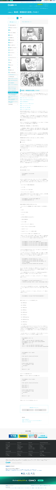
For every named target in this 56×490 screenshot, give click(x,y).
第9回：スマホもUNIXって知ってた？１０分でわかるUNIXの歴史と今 (32, 420)
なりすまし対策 (34, 470)
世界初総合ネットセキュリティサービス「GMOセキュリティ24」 (12, 469)
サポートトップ (10, 8)
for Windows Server (28, 2)
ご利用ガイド (23, 8)
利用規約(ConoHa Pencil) (46, 459)
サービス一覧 (43, 2)
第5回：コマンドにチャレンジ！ (25, 105)
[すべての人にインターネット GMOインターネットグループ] (50, 0)
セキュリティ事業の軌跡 (39, 470)
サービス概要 (45, 460)
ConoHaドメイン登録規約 (11, 459)
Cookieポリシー (39, 460)
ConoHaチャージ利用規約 (17, 459)
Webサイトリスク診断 (26, 469)
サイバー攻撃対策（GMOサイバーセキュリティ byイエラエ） (17, 470)
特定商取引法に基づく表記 (12, 460)
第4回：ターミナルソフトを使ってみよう (27, 103)
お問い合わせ (29, 460)
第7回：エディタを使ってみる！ (25, 109)
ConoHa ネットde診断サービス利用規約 (31, 459)
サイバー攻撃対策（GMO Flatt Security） (28, 470)
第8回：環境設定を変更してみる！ (27, 21)
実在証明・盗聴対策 (8, 470)
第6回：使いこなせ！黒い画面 (25, 107)
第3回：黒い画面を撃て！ (24, 101)
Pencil (39, 2)
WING (22, 2)
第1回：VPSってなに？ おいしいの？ (26, 97)
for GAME (33, 2)
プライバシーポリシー (34, 460)
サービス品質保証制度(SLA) (24, 460)
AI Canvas (36, 2)
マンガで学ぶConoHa (29, 8)
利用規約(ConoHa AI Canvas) (40, 459)
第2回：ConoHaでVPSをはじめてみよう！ (27, 99)
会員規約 (7, 459)
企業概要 (42, 460)
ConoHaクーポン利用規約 (24, 459)
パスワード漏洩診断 (21, 469)
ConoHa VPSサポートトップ (16, 8)
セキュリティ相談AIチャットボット (33, 469)
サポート (47, 2)
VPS (24, 2)
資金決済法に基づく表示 (18, 460)
